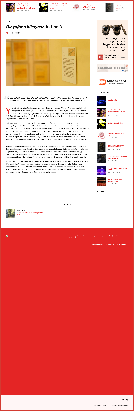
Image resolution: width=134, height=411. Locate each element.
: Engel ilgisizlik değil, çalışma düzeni (117, 157)
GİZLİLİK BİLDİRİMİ (97, 244)
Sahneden (18, 32)
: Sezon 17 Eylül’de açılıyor (59, 6)
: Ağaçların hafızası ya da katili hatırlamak (30, 214)
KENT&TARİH (21, 210)
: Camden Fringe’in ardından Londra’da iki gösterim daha (116, 111)
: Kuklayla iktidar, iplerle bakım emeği (26, 6)
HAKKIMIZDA (110, 244)
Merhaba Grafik (123, 405)
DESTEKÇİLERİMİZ (122, 244)
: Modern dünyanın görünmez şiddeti (118, 169)
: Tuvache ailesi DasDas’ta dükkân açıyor (91, 6)
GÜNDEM (8, 21)
